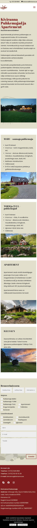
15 (30, 321)
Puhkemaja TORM (9, 402)
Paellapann (22, 420)
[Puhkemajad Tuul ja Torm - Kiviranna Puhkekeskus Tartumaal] (18, 257)
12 (25, 321)
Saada (31, 456)
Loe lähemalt (22, 525)
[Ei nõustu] (34, 522)
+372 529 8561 (15, 1)
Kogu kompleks (9, 407)
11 (27, 196)
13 (27, 321)
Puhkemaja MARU (9, 399)
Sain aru (13, 525)
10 (25, 196)
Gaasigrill (6, 423)
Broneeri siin (5, 468)
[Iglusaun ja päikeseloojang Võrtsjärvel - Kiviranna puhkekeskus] (18, 372)
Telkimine (23, 407)
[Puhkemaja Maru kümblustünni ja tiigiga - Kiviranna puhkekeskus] (18, 198)
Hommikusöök (24, 417)
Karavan (6, 410)
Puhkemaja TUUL (9, 404)
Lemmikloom (8, 420)
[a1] (18, 323)
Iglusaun (19, 423)
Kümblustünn (8, 417)
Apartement (25, 404)
